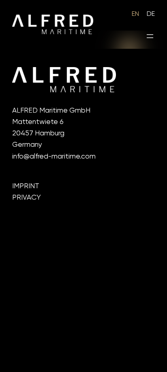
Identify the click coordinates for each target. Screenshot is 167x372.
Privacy (26, 197)
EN (135, 13)
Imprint (25, 186)
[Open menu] (150, 36)
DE (151, 13)
